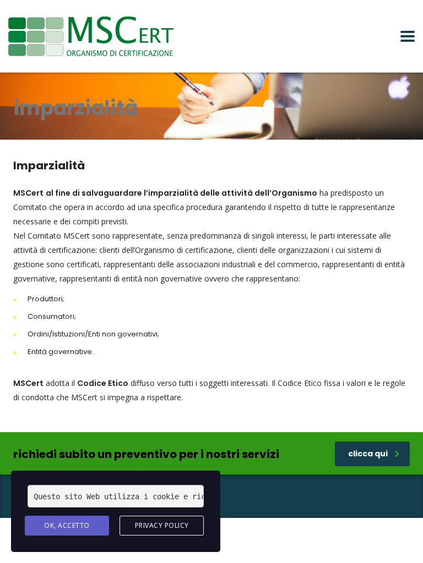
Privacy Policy (162, 525)
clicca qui (368, 453)
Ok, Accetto (67, 525)
